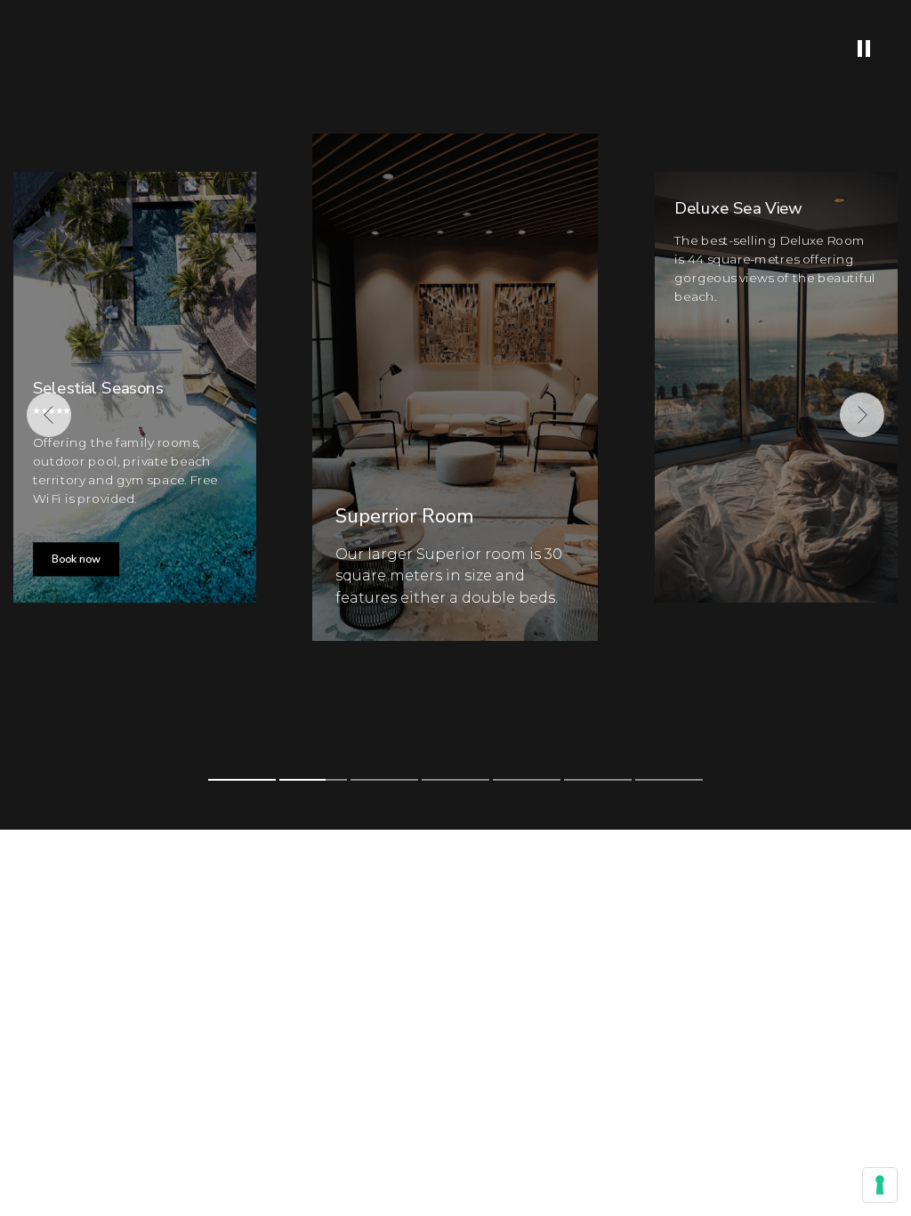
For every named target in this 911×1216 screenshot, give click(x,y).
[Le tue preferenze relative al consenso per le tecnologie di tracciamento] (880, 1185)
